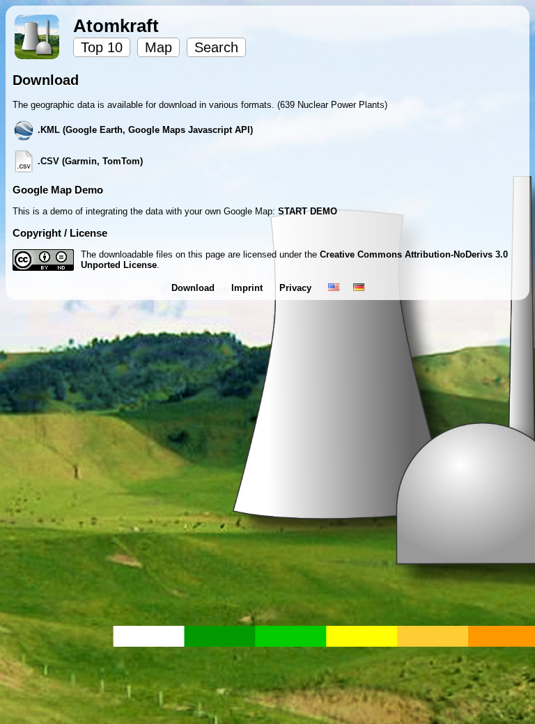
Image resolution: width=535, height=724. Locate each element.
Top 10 (102, 47)
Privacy (296, 288)
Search (216, 47)
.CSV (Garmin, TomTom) (89, 161)
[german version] (358, 288)
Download (194, 288)
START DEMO (307, 211)
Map (158, 47)
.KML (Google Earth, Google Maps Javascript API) (144, 130)
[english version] (333, 288)
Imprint (248, 288)
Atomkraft (116, 25)
